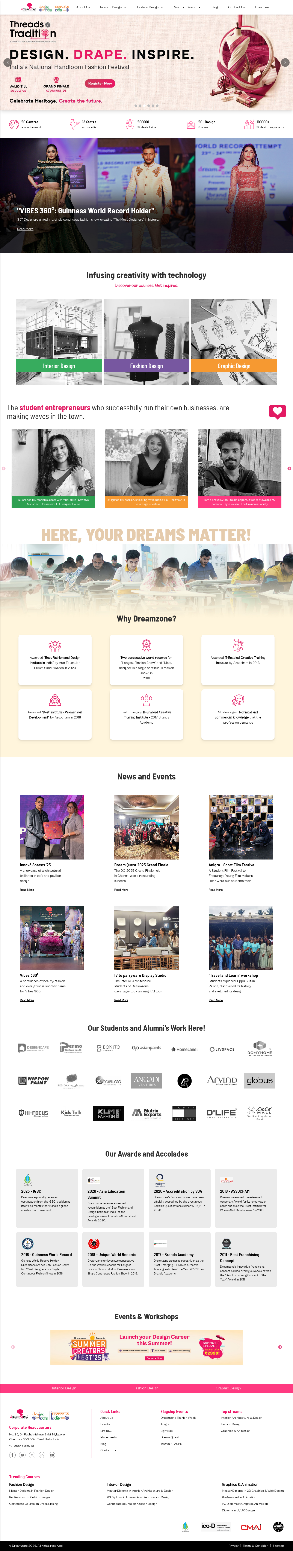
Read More (25, 229)
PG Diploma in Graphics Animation (245, 1503)
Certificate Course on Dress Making (33, 1503)
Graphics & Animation (236, 1430)
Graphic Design (228, 1388)
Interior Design (64, 1388)
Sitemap (278, 1545)
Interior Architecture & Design (242, 1417)
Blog (103, 1443)
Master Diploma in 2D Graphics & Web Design (253, 1490)
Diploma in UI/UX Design (238, 1510)
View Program (32, 353)
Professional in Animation (239, 1497)
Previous (4, 469)
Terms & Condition (255, 1545)
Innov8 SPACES (171, 1443)
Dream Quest (170, 1437)
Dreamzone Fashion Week (178, 1417)
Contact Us (108, 1450)
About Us (106, 1417)
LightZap (167, 1430)
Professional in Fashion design (29, 1497)
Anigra (165, 1424)
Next (289, 469)
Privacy (233, 1545)
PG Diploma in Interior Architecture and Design (138, 1497)
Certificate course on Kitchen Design (132, 1503)
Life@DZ (106, 1430)
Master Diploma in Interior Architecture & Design (140, 1490)
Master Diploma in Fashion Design (31, 1490)
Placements (108, 1437)
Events (105, 1424)
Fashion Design (146, 1388)
